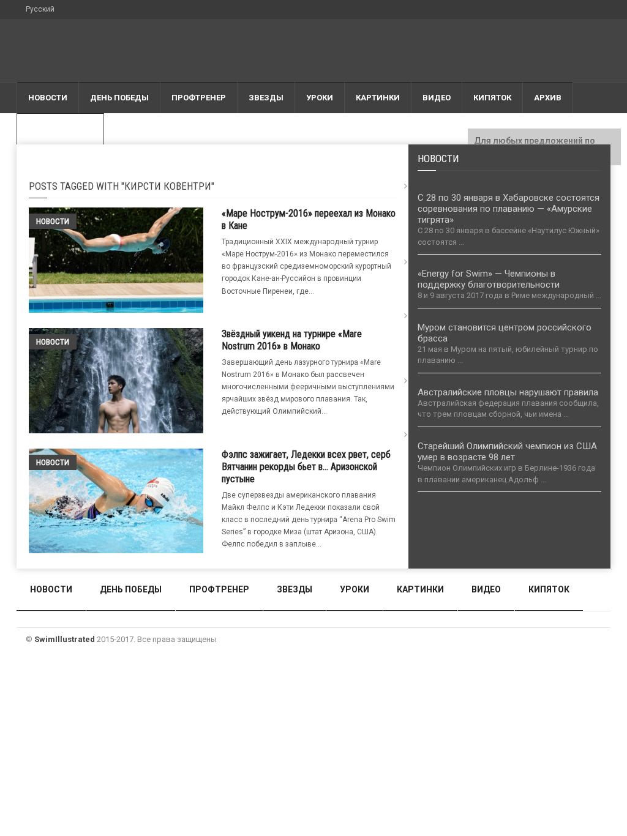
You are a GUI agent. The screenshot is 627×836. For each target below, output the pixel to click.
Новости (47, 97)
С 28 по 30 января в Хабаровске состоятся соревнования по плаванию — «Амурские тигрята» (508, 208)
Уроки (319, 97)
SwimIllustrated (64, 639)
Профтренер (198, 97)
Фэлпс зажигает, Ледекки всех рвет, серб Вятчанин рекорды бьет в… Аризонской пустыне (306, 467)
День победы (119, 97)
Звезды (266, 97)
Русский (40, 9)
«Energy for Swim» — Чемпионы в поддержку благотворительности (489, 279)
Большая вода (60, 128)
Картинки (378, 97)
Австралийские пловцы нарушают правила (508, 392)
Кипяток (492, 97)
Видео (436, 97)
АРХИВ (547, 97)
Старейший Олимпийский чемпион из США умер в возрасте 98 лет (507, 452)
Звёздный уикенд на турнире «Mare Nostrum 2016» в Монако (292, 340)
